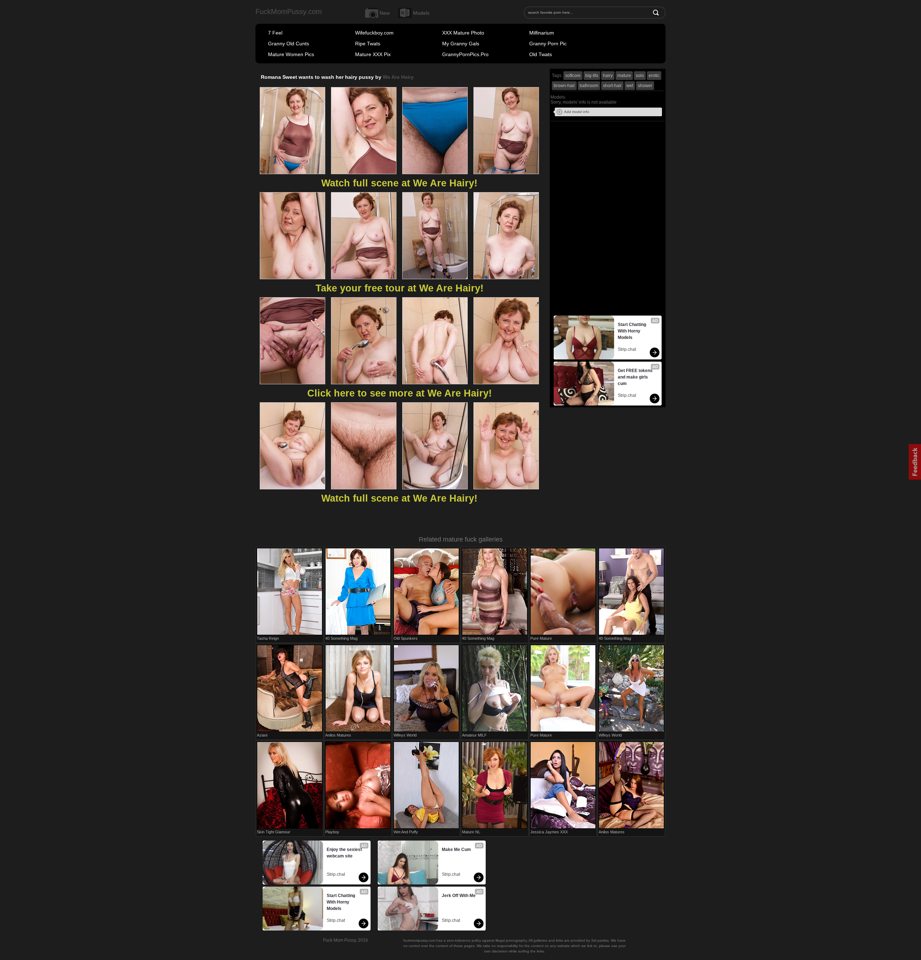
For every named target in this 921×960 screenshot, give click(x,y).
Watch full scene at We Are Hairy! (399, 183)
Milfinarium (541, 33)
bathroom (589, 85)
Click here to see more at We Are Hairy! (399, 393)
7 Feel (275, 33)
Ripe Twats (367, 43)
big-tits (591, 75)
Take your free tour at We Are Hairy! (400, 288)
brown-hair (564, 85)
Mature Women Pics (291, 54)
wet (629, 85)
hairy (608, 75)
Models (421, 13)
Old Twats (540, 54)
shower (645, 85)
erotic (654, 75)
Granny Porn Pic (548, 43)
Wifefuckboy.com (374, 33)
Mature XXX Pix (373, 54)
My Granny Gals (460, 43)
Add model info (576, 112)
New (385, 13)
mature (624, 75)
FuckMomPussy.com (288, 11)
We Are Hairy (398, 77)
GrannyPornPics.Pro (465, 54)
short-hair (612, 85)
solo (640, 75)
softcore (573, 75)
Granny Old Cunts (288, 43)
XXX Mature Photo (463, 33)
